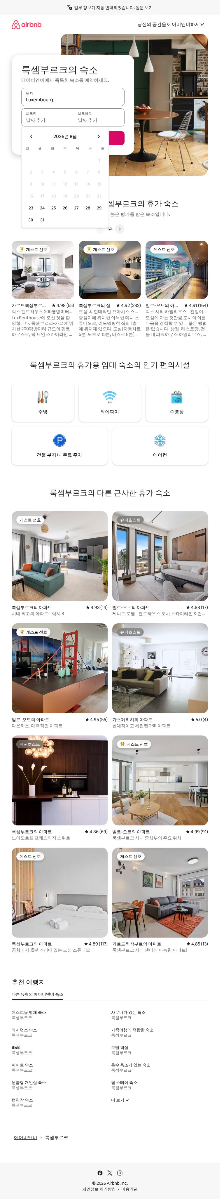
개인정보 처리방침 (99, 1189)
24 (42, 208)
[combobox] (73, 99)
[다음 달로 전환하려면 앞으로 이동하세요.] (98, 136)
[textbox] (47, 120)
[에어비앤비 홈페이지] (26, 24)
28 (87, 208)
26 (65, 208)
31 (42, 220)
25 (53, 208)
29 (99, 208)
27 (76, 208)
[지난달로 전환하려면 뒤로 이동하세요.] (31, 136)
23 (31, 208)
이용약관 (129, 1189)
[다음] (119, 229)
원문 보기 (144, 7)
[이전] (100, 229)
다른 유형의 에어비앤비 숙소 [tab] (37, 994)
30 (30, 220)
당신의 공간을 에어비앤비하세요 (170, 24)
